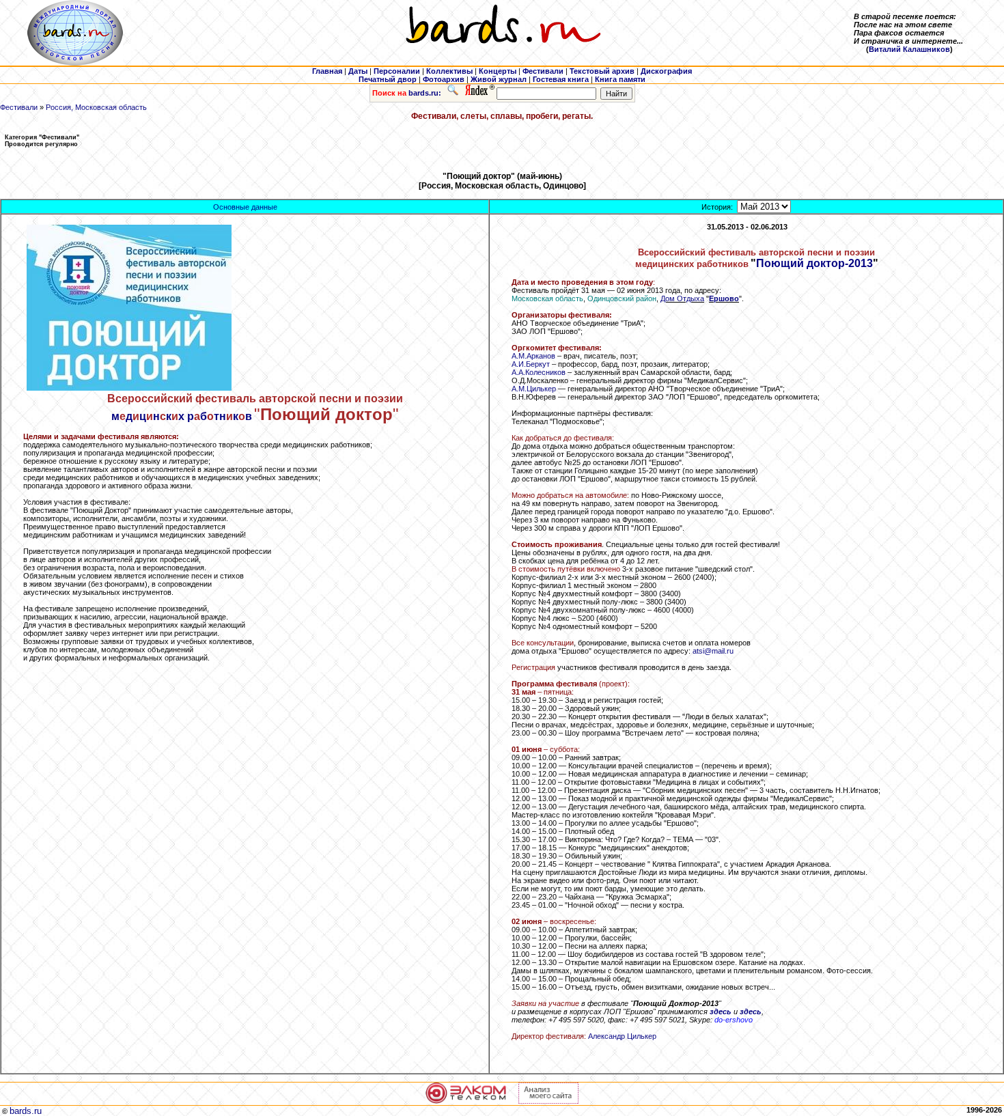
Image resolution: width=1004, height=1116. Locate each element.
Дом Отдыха (682, 298)
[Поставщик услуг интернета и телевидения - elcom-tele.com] (466, 1101)
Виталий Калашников (909, 49)
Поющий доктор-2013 (814, 263)
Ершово (724, 298)
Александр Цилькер (622, 1036)
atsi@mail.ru (713, 651)
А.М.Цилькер (534, 389)
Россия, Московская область (96, 107)
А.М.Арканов (533, 356)
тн (220, 416)
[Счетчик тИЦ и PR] (548, 1101)
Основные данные (245, 207)
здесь (720, 1011)
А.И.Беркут (531, 364)
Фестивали (19, 107)
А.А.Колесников (539, 372)
